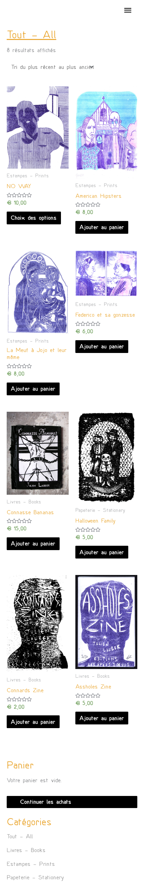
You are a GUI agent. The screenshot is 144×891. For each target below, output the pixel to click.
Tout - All (20, 836)
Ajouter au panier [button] (101, 227)
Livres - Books (26, 850)
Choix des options (34, 218)
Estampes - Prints (31, 864)
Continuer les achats (45, 802)
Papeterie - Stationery (35, 877)
